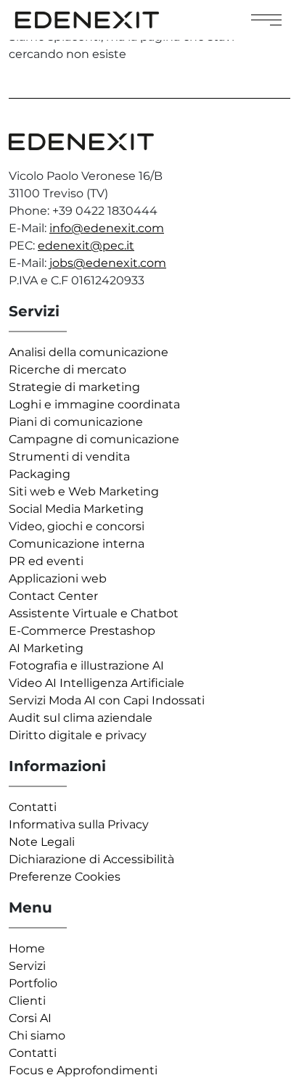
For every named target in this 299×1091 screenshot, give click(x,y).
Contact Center (53, 596)
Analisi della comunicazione (88, 352)
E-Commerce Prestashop (82, 631)
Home (27, 948)
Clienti (27, 1001)
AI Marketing (46, 648)
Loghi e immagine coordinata (94, 404)
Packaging (39, 474)
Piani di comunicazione (76, 422)
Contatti (33, 807)
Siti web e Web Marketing (84, 491)
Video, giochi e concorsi (76, 526)
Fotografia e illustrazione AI (86, 665)
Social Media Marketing (76, 509)
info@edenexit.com (106, 228)
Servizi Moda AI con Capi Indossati (107, 700)
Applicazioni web (58, 578)
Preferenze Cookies (64, 877)
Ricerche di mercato (67, 369)
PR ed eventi (46, 561)
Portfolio (33, 983)
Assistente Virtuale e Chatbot (94, 613)
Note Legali (42, 842)
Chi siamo (37, 1035)
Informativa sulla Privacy (79, 824)
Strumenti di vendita (69, 457)
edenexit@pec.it (86, 245)
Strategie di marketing (74, 387)
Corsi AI (30, 1018)
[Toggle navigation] (266, 20)
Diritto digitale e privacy (78, 735)
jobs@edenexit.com (107, 263)
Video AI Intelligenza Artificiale (96, 683)
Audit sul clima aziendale (80, 718)
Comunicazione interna (76, 544)
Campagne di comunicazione (94, 439)
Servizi (27, 966)
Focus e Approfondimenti (83, 1070)
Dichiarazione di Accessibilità (91, 859)
